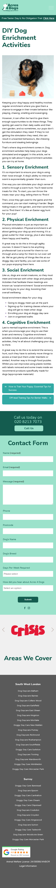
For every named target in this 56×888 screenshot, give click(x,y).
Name (12, 453)
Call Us (28, 428)
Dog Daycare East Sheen (28, 710)
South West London (28, 684)
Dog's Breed (9, 553)
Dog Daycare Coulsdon (28, 810)
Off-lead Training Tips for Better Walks (28, 398)
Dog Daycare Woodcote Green (28, 834)
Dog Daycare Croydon (28, 815)
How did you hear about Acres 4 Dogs (23, 582)
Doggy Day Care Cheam (28, 800)
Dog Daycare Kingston (28, 715)
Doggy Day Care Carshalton (28, 795)
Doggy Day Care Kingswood (28, 820)
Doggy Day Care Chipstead (28, 805)
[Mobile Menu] (51, 7)
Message (13, 481)
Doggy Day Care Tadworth (28, 829)
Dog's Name (9, 539)
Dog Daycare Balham (28, 691)
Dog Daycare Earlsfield (28, 705)
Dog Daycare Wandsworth (28, 759)
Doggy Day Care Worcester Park (28, 769)
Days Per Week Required (16, 567)
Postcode (8, 525)
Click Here (48, 18)
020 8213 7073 (28, 422)
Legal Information (28, 866)
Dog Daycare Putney (28, 730)
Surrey (28, 779)
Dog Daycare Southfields (28, 744)
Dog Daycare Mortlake (28, 720)
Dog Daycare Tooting (28, 754)
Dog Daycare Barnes (28, 696)
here (31, 264)
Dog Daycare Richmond (28, 735)
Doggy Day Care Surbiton (28, 749)
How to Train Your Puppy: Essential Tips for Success (30, 388)
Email (11, 467)
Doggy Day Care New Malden (28, 725)
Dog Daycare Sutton (28, 825)
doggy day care (10, 260)
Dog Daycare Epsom (28, 790)
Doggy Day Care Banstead (28, 785)
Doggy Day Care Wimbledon (28, 764)
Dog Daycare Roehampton (28, 740)
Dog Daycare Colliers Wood (28, 700)
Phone (6, 510)
